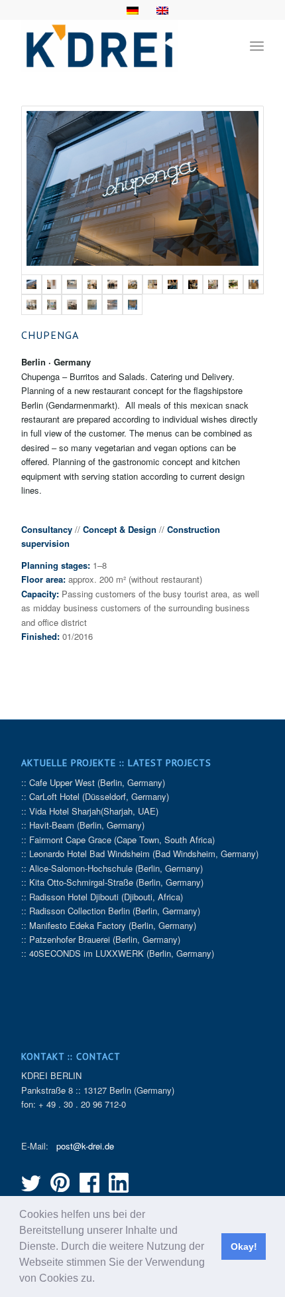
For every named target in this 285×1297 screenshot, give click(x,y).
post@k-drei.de (85, 1146)
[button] (99, 1280)
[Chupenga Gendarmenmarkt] (142, 190)
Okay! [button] (244, 1246)
